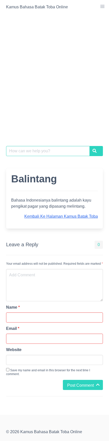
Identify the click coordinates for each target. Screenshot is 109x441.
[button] (102, 6)
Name (13, 307)
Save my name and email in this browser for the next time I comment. (48, 372)
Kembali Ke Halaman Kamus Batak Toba (61, 216)
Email (12, 328)
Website (14, 350)
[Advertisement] (54, 71)
